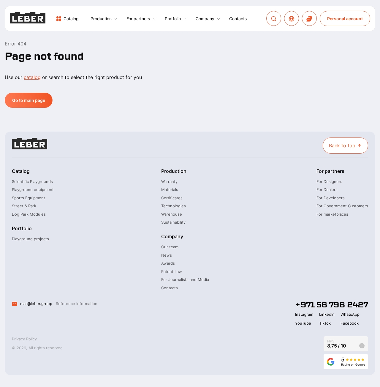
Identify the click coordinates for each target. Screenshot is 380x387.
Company (205, 18)
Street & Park (24, 205)
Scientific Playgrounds (32, 181)
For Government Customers (342, 205)
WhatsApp (350, 314)
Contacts (238, 18)
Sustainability (173, 222)
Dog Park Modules (29, 214)
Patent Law (171, 271)
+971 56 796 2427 (331, 305)
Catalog (71, 18)
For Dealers (327, 189)
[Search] (273, 18)
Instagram (304, 314)
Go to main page (28, 100)
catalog (32, 77)
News (166, 255)
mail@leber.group (36, 303)
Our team (169, 246)
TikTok (325, 323)
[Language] (291, 18)
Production (101, 18)
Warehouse (171, 214)
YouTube (303, 323)
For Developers (330, 197)
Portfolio (173, 18)
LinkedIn (327, 314)
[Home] (27, 19)
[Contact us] (309, 18)
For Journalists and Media (185, 279)
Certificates (172, 197)
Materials (169, 189)
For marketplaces (332, 214)
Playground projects (30, 238)
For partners (138, 18)
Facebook (350, 323)
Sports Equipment (28, 197)
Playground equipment (33, 189)
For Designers (329, 181)
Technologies (173, 205)
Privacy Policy (24, 339)
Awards (168, 263)
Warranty (169, 181)
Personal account (345, 18)
